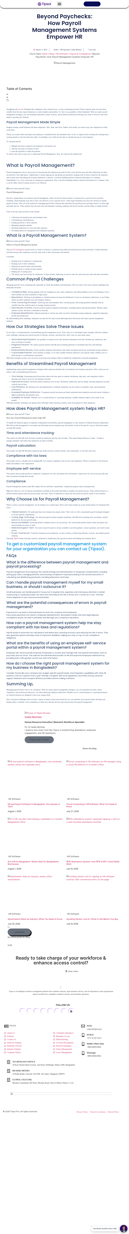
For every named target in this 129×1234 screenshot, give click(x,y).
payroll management (17, 250)
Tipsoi (16, 538)
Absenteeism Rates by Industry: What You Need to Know (35, 919)
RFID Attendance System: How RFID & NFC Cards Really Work (92, 862)
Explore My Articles (39, 739)
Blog (52, 54)
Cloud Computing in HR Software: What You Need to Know (91, 805)
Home (44, 54)
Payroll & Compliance (80, 54)
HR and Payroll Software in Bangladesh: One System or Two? (34, 805)
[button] (59, 4)
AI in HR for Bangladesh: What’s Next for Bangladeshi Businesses (33, 862)
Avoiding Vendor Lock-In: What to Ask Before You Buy (92, 919)
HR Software (62, 54)
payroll (20, 109)
